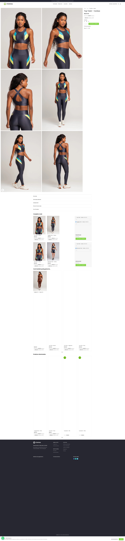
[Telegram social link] (89, 28)
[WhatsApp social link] (88, 28)
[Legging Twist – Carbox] (53, 225)
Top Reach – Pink (67, 430)
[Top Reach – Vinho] (85, 393)
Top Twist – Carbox (37, 235)
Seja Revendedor (55, 452)
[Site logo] (8, 3)
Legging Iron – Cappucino (38, 292)
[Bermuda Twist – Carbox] (53, 251)
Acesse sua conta (56, 445)
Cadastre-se (55, 444)
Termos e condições (66, 447)
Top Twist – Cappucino (68, 345)
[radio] (84, 21)
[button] (2, 538)
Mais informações (114, 539)
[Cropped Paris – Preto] (40, 393)
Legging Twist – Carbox (52, 235)
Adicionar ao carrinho (93, 23)
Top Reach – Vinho (82, 430)
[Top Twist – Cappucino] (70, 308)
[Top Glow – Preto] (55, 393)
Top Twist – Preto (82, 345)
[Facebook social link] (86, 28)
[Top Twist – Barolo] (55, 308)
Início (85, 8)
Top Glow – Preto (52, 430)
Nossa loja (54, 450)
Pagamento (65, 449)
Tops (87, 8)
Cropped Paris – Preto (38, 430)
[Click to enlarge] (2, 190)
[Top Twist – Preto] (85, 308)
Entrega (64, 450)
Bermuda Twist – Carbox (52, 261)
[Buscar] (118, 4)
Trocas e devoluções (66, 445)
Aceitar (121, 539)
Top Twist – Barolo (52, 345)
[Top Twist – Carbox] (39, 225)
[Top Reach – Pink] (70, 393)
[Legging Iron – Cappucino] (40, 281)
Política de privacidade (66, 444)
